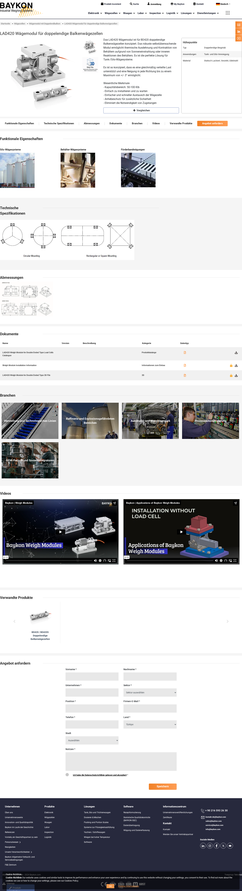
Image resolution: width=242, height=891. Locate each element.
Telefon (70, 717)
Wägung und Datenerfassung (136, 830)
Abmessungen (92, 123)
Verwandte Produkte (181, 123)
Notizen (70, 749)
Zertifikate (167, 817)
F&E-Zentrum (10, 865)
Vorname (71, 669)
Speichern (163, 786)
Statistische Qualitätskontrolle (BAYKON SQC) (136, 819)
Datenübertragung (131, 825)
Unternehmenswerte (14, 817)
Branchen (137, 123)
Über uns (9, 812)
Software (88, 842)
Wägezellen (49, 817)
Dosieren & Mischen (92, 817)
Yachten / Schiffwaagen (94, 832)
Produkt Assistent (112, 4)
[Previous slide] (14, 621)
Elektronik (48, 812)
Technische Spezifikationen (59, 123)
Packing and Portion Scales (96, 822)
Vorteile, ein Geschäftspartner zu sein (21, 837)
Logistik (47, 837)
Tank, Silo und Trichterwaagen (97, 812)
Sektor (127, 685)
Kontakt (200, 4)
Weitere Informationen (128, 886)
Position (71, 701)
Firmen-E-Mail (131, 701)
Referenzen (10, 832)
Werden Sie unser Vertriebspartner (178, 834)
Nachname (129, 669)
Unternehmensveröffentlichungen (178, 812)
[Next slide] (227, 621)
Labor (47, 827)
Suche (136, 4)
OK (110, 886)
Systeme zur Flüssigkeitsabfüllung (99, 827)
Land (126, 717)
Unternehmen (73, 685)
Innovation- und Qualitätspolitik (19, 822)
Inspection (49, 832)
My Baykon (179, 4)
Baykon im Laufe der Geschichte (19, 827)
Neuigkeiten (10, 847)
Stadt (68, 733)
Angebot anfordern (212, 123)
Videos (156, 123)
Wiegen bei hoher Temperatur (97, 837)
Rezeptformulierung (132, 812)
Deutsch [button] (224, 4)
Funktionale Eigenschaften (19, 123)
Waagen (48, 822)
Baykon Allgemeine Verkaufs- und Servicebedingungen (20, 858)
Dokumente (115, 123)
